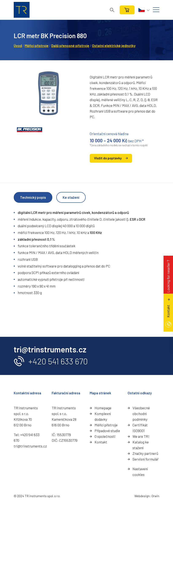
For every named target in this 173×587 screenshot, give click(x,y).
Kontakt (101, 442)
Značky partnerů (145, 453)
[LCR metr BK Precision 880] (48, 93)
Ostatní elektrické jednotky (113, 45)
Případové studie (107, 430)
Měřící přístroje (106, 425)
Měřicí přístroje (37, 45)
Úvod (18, 45)
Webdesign (142, 496)
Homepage (103, 408)
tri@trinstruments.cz (30, 446)
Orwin (155, 496)
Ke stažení (71, 197)
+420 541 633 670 (58, 361)
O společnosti (105, 436)
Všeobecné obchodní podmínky (141, 413)
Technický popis (33, 197)
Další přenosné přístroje (70, 45)
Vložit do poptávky (108, 158)
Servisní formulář (145, 459)
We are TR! (140, 436)
